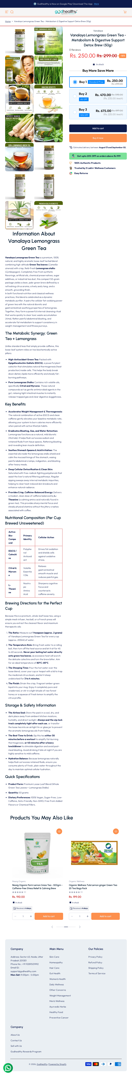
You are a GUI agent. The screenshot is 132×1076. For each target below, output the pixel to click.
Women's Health (57, 979)
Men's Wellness (56, 1001)
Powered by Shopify (57, 1064)
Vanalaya (98, 30)
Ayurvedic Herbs (57, 1006)
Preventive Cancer (59, 1017)
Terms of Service (96, 973)
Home (8, 21)
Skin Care (54, 956)
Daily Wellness (56, 984)
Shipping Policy (96, 967)
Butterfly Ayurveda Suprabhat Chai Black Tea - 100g (93, 887)
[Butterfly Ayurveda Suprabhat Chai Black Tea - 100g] (94, 853)
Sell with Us (16, 1045)
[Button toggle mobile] (7, 12)
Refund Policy (95, 962)
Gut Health (54, 973)
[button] (12, 12)
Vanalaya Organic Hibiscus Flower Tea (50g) (35, 885)
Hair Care (54, 967)
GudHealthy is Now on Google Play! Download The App (64, 3)
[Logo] (66, 12)
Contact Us (16, 1040)
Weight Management (60, 995)
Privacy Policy (95, 956)
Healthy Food (56, 1012)
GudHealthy (42, 1064)
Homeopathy (56, 962)
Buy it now (98, 138)
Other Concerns (57, 990)
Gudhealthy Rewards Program (26, 1051)
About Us (15, 1034)
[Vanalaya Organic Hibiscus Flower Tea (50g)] (37, 853)
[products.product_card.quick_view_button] (59, 831)
